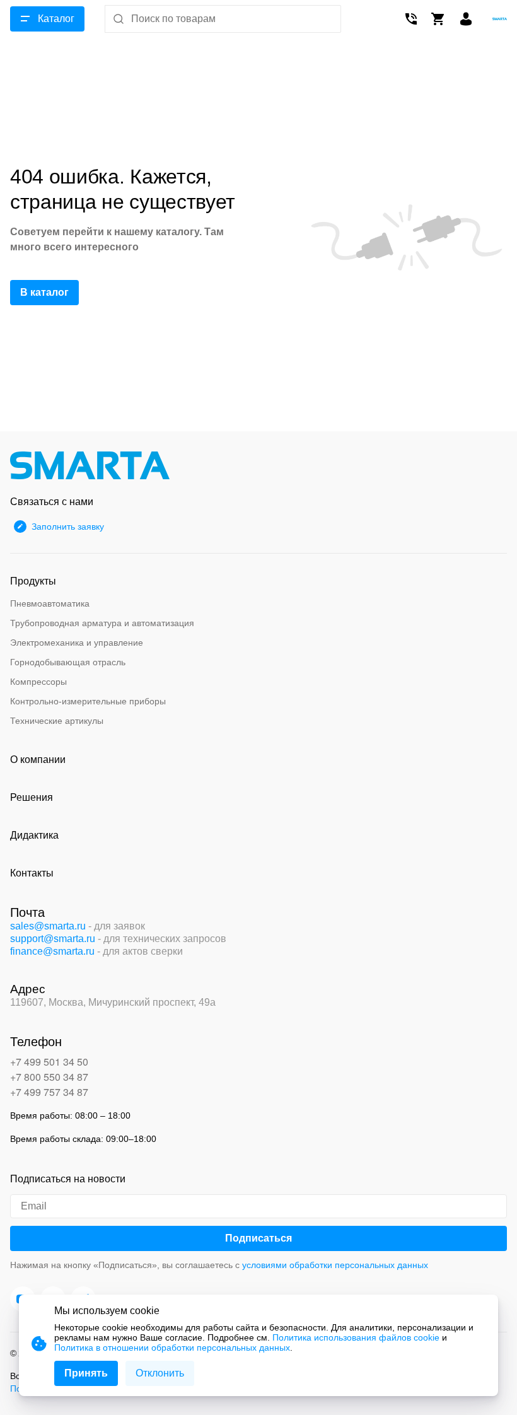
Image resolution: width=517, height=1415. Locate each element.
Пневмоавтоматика (50, 603)
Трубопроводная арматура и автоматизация (102, 623)
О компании (38, 759)
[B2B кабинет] (466, 19)
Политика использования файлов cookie (355, 1337)
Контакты (32, 873)
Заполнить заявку (68, 526)
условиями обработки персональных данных (335, 1265)
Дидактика (34, 835)
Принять (86, 1373)
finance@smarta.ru (52, 951)
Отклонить (160, 1373)
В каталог (44, 292)
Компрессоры (38, 682)
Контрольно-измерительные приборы (88, 701)
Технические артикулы (56, 721)
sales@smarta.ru (48, 926)
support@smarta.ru (52, 938)
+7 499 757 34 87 (49, 1092)
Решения (31, 797)
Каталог (56, 18)
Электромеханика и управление (76, 643)
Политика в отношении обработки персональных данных (172, 1347)
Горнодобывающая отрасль (67, 662)
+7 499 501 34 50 (49, 1061)
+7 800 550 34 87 (49, 1076)
